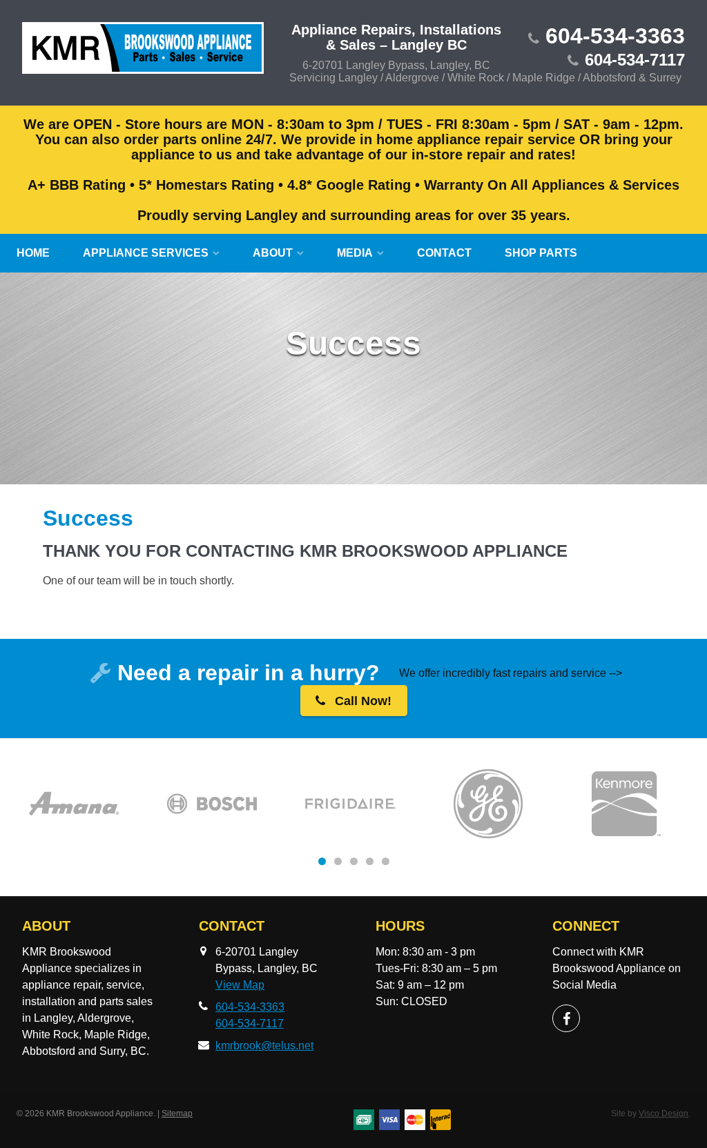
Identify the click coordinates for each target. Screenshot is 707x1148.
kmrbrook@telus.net (264, 1045)
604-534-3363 (615, 35)
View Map (239, 985)
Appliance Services (146, 253)
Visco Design (663, 1113)
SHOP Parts (541, 253)
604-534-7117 (635, 59)
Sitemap (177, 1113)
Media (355, 253)
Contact (444, 253)
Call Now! (361, 701)
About (273, 253)
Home (33, 253)
